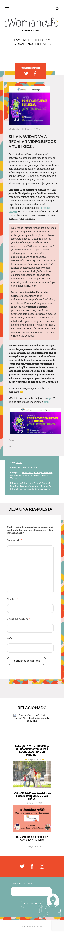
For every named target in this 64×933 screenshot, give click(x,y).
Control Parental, (42, 483)
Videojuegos (44, 489)
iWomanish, (16, 475)
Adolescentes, (26, 483)
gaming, (35, 486)
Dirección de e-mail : (22, 883)
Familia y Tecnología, (20, 486)
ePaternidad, (28, 472)
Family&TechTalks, (43, 472)
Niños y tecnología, (28, 489)
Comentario (14, 540)
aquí (49, 398)
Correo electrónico (18, 618)
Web (9, 638)
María (12, 129)
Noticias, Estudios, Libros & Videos (29, 477)
